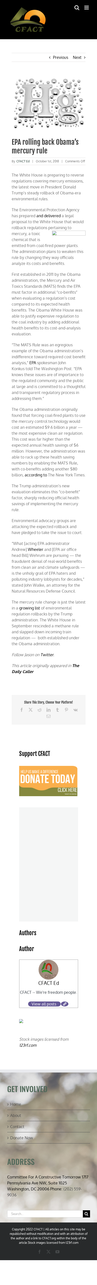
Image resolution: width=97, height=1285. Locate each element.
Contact (17, 1126)
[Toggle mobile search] (76, 7)
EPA (32, 362)
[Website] (64, 1003)
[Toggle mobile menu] (87, 7)
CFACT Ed (23, 161)
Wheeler (35, 549)
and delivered (48, 215)
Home (15, 1104)
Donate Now (21, 1137)
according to (36, 474)
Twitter (46, 654)
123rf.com (27, 1045)
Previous (60, 57)
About (15, 1115)
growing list (29, 608)
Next (77, 57)
